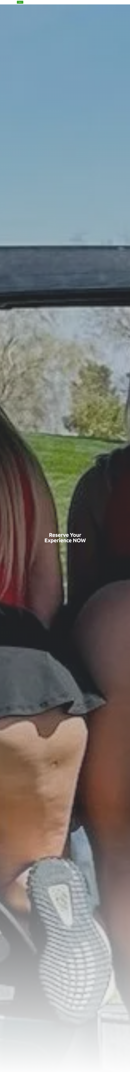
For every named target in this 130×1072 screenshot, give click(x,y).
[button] (20, 2)
